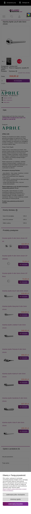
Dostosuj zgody (15, 499)
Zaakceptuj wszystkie (15, 504)
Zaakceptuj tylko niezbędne (15, 494)
